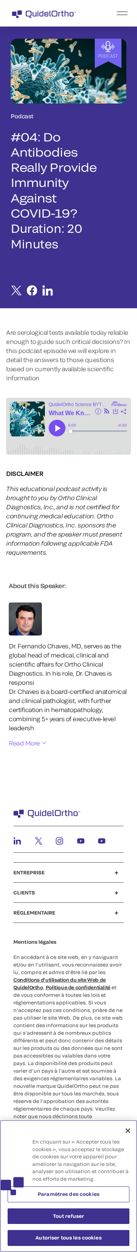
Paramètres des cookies (68, 1194)
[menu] (115, 13)
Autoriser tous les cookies (68, 1238)
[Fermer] (127, 1130)
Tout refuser (68, 1216)
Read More (24, 743)
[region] (68, 1186)
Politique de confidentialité (78, 987)
